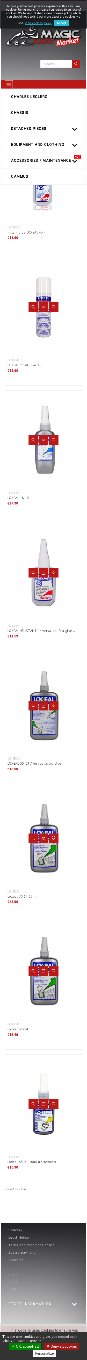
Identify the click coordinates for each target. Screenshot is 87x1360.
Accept (61, 23)
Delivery (15, 1230)
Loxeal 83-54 (17, 1029)
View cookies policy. (38, 23)
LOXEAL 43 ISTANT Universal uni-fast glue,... (41, 631)
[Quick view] (33, 307)
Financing (16, 1260)
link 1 (12, 1274)
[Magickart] (43, 35)
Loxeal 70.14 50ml (21, 896)
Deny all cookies (63, 1346)
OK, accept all (27, 1346)
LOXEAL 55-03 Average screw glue (34, 763)
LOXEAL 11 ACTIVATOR (25, 365)
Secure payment (21, 1252)
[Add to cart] (43, 573)
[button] (53, 307)
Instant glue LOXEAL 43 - (26, 232)
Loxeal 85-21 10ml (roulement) (31, 1162)
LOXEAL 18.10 (18, 498)
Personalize (44, 1353)
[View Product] (43, 307)
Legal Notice (18, 1237)
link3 (12, 1289)
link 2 (12, 1282)
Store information (30, 1304)
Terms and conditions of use (31, 1245)
